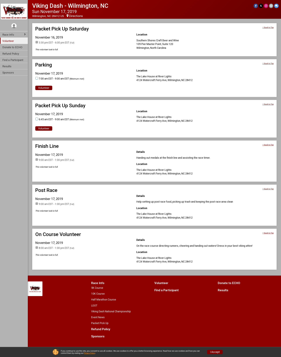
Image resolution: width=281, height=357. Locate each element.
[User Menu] (14, 26)
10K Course (98, 293)
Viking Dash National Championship (111, 311)
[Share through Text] (276, 6)
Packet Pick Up (99, 323)
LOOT (94, 305)
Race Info (8, 34)
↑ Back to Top (268, 28)
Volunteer (8, 40)
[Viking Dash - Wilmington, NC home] (14, 11)
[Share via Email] (271, 6)
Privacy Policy (89, 353)
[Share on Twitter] (261, 6)
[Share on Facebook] (256, 6)
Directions (76, 16)
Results (6, 66)
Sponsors (8, 72)
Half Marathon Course (103, 299)
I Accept (215, 352)
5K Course (97, 287)
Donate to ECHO (12, 47)
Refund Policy (10, 53)
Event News (98, 317)
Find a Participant (12, 60)
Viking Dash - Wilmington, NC (70, 5)
